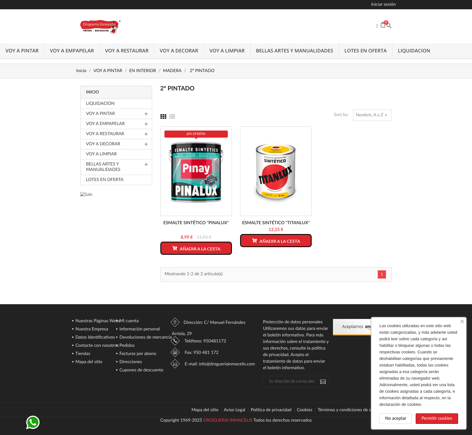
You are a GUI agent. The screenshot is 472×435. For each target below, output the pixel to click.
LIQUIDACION (414, 51)
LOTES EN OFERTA (365, 51)
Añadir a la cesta (199, 249)
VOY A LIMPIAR (227, 51)
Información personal (139, 329)
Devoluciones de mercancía (145, 337)
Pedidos (126, 346)
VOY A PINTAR (22, 51)
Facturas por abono (137, 354)
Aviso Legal (235, 410)
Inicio (92, 92)
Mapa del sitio (88, 362)
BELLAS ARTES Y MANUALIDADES (294, 51)
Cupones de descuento (140, 370)
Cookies (304, 410)
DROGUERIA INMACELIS (227, 420)
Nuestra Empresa (91, 329)
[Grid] (163, 117)
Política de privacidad (271, 410)
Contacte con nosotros (96, 346)
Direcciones (130, 362)
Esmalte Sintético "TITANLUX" (276, 223)
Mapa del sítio (205, 410)
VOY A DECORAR (179, 51)
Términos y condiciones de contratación (355, 410)
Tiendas (82, 354)
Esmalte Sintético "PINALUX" (196, 223)
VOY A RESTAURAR (127, 51)
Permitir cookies (436, 418)
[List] (172, 117)
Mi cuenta (128, 321)
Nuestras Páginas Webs (97, 321)
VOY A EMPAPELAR (72, 51)
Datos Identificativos (94, 337)
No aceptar (395, 418)
